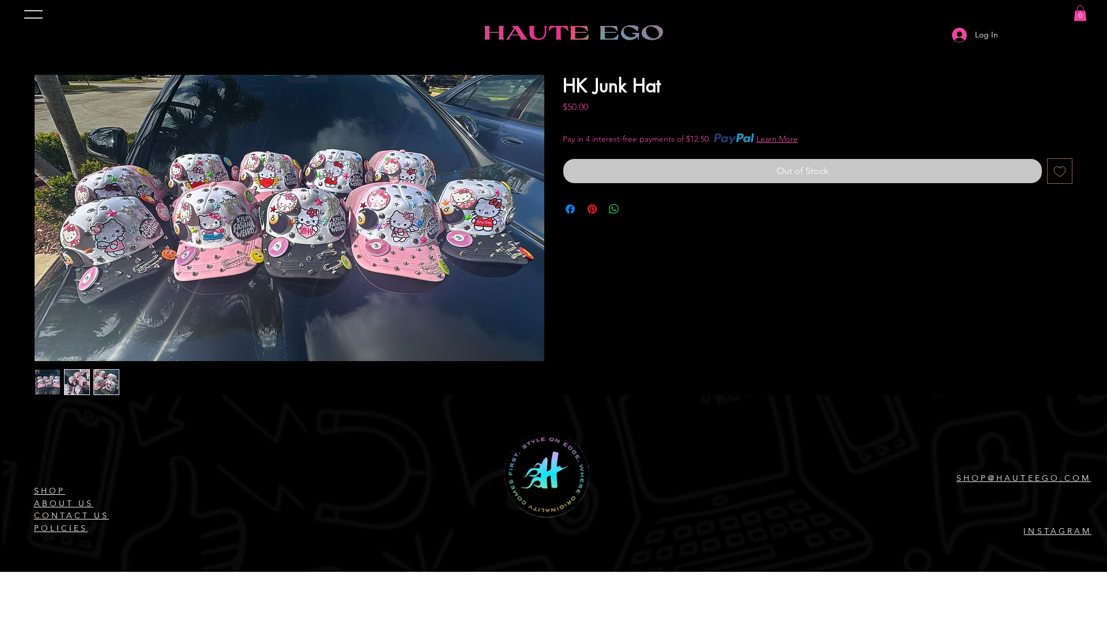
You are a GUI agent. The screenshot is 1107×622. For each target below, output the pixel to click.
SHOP (49, 491)
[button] (1080, 13)
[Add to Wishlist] (1059, 171)
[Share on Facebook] (570, 209)
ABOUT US (63, 503)
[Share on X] (636, 209)
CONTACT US (72, 515)
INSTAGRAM (1057, 531)
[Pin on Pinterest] (592, 209)
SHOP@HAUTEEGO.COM (1024, 478)
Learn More (777, 139)
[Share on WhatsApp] (614, 209)
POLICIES (61, 528)
